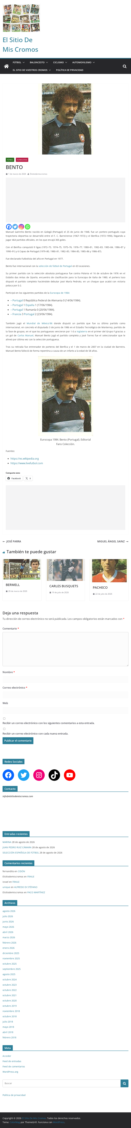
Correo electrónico (15, 687)
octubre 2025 (10, 963)
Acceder (7, 1055)
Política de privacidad (69, 70)
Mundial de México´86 (39, 323)
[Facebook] (9, 227)
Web (5, 703)
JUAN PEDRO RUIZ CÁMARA (17, 847)
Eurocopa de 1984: (60, 292)
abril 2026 (8, 932)
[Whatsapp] (27, 227)
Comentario (11, 628)
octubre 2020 (10, 1000)
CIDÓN (21, 871)
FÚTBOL (17, 62)
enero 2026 (9, 947)
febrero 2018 (9, 1037)
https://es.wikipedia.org (25, 458)
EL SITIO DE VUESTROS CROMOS (30, 70)
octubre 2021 (10, 995)
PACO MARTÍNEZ (36, 892)
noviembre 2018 (11, 1011)
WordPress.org (10, 1071)
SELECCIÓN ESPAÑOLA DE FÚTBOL (21, 852)
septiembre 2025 (12, 968)
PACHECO (100, 587)
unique (6, 887)
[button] (23, 62)
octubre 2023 (10, 984)
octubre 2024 (10, 979)
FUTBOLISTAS (22, 160)
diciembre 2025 (11, 953)
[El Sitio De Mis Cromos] (6, 66)
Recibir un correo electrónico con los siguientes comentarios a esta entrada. (49, 723)
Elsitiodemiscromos (38, 174)
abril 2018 (8, 1032)
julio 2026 (8, 916)
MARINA (7, 842)
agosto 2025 (9, 974)
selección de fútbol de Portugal (55, 266)
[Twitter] (15, 227)
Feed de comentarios (14, 1066)
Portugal (29, 314)
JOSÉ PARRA (13, 541)
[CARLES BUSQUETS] (65, 561)
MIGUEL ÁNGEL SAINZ (111, 541)
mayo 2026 (8, 926)
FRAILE (30, 876)
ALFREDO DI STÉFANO (25, 887)
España (30, 305)
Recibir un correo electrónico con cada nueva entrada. (35, 733)
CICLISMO (58, 62)
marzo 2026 (9, 937)
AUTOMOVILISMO (81, 62)
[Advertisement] (65, 200)
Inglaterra (82, 331)
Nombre (9, 672)
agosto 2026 (9, 911)
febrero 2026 (9, 942)
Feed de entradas (12, 1061)
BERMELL (13, 585)
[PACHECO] (109, 561)
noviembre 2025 (11, 958)
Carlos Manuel (25, 335)
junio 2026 (8, 921)
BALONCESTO (37, 62)
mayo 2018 (8, 1026)
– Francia (16, 314)
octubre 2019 (10, 1005)
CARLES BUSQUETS (63, 586)
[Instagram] (21, 227)
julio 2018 (8, 1021)
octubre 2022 (10, 990)
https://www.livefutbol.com (27, 463)
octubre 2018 (10, 1016)
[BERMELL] (22, 561)
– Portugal (17, 300)
